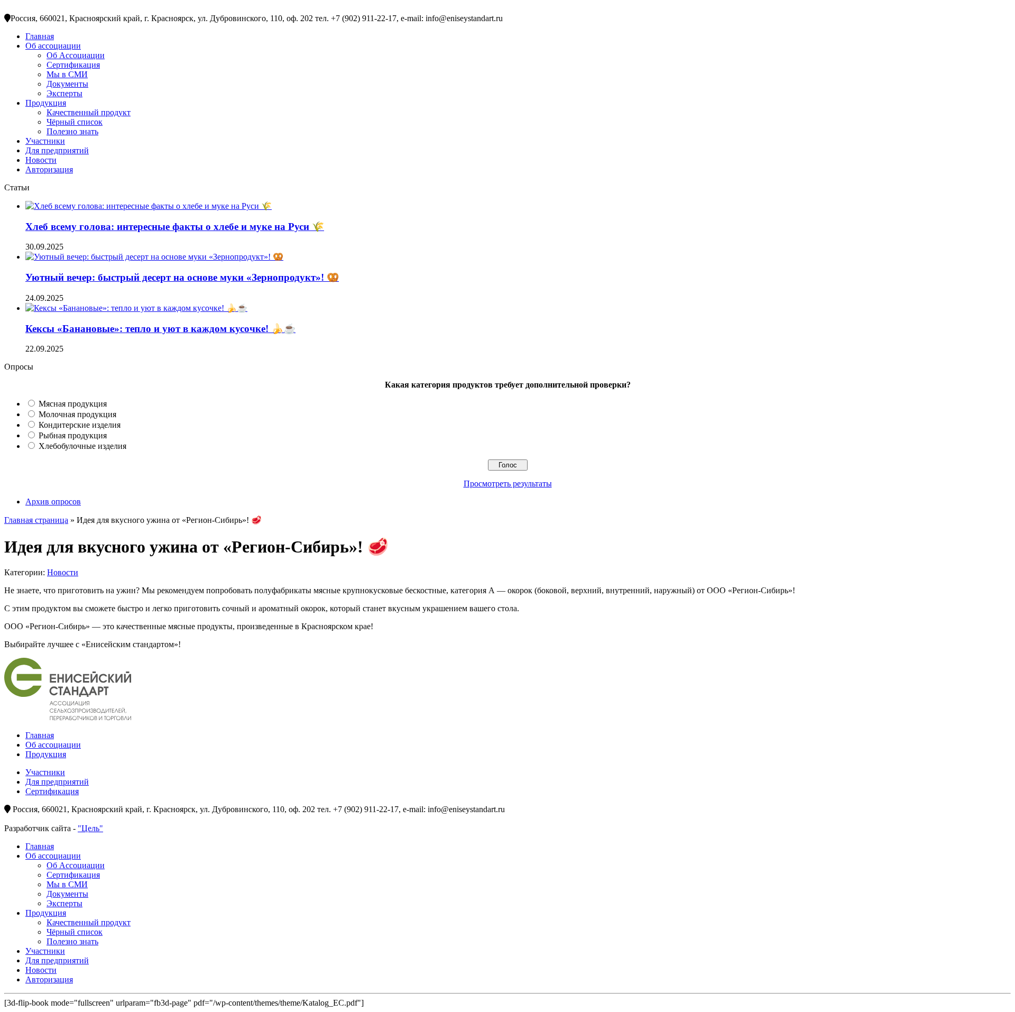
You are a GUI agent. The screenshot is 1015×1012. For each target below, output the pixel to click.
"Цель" (90, 828)
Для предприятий (57, 150)
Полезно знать (72, 131)
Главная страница (36, 520)
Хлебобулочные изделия (82, 445)
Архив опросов (53, 501)
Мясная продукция (73, 403)
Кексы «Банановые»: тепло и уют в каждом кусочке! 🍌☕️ (160, 328)
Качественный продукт (89, 112)
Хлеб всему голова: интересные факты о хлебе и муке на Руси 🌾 (174, 226)
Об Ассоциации (76, 55)
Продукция (45, 102)
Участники (45, 140)
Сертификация (73, 64)
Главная (39, 36)
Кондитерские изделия (80, 424)
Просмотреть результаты (508, 483)
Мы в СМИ (67, 74)
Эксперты (64, 93)
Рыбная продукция (73, 435)
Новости (41, 159)
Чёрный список (75, 121)
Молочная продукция (77, 414)
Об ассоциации (53, 45)
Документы (67, 83)
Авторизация (49, 169)
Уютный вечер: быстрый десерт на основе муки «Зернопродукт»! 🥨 (182, 277)
